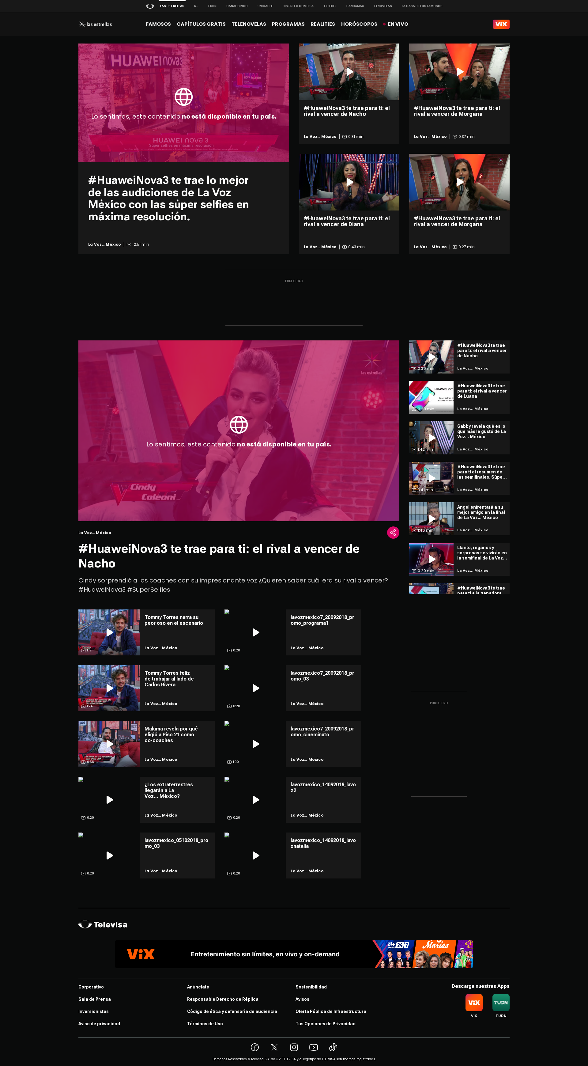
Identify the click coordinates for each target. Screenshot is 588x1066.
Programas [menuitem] (288, 24)
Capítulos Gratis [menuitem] (201, 24)
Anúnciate (198, 986)
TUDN (212, 6)
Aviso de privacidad (99, 1023)
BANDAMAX (355, 6)
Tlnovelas (383, 6)
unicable (265, 6)
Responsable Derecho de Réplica (222, 999)
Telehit (330, 6)
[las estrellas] (95, 24)
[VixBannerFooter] (294, 954)
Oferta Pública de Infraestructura (331, 1011)
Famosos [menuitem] (158, 24)
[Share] (393, 532)
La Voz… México (104, 244)
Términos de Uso (205, 1023)
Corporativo (91, 986)
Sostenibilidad (311, 986)
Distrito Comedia (298, 6)
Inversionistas (93, 1011)
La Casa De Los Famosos (422, 6)
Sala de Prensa (94, 999)
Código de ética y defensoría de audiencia (232, 1011)
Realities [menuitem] (323, 24)
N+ (196, 6)
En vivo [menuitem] (398, 24)
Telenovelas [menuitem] (249, 24)
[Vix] (501, 24)
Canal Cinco (237, 6)
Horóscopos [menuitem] (359, 24)
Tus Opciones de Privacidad (326, 1023)
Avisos (302, 999)
